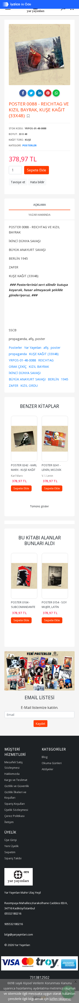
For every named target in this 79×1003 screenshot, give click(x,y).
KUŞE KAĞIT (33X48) (44, 354)
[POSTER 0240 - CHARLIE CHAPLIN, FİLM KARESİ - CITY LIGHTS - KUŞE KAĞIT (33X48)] (55, 439)
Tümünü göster (39, 506)
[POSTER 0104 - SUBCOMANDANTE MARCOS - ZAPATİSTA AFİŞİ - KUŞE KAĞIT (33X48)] (24, 576)
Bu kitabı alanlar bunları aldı (39, 540)
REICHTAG (46, 360)
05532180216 (12, 913)
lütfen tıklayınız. (60, 999)
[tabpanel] (39, 54)
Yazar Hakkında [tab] (39, 215)
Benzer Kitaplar (39, 406)
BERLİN (53, 379)
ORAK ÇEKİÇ (18, 366)
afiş (45, 347)
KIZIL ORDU (29, 385)
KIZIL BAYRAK (39, 366)
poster (55, 347)
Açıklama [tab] (39, 205)
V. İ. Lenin (16, 476)
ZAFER (13, 385)
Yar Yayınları (32, 347)
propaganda (18, 354)
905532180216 (13, 924)
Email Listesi (39, 697)
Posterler (29, 145)
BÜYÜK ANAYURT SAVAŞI (27, 379)
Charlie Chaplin (51, 476)
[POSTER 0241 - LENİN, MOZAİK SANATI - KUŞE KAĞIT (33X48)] (24, 439)
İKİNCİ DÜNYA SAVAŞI (25, 373)
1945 (64, 379)
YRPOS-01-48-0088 (22, 360)
